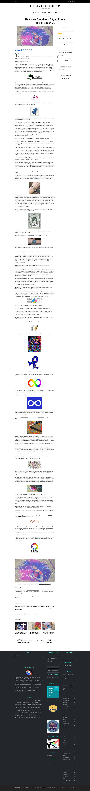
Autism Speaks (65, 704)
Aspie (19, 704)
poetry (37, 714)
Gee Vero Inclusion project (35, 265)
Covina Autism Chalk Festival (41, 556)
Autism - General (42, 16)
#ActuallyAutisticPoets (67, 676)
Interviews (64, 746)
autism (31, 704)
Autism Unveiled (20, 707)
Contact (16, 1)
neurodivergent (39, 712)
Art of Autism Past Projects (67, 685)
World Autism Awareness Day (31, 717)
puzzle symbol (50, 608)
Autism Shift (34, 705)
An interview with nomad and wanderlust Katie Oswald (43, 641)
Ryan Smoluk (24, 715)
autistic (28, 707)
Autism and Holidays (66, 698)
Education (64, 727)
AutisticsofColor (66, 708)
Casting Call (65, 719)
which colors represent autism (33, 590)
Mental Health (65, 751)
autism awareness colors (19, 605)
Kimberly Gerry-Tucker (25, 712)
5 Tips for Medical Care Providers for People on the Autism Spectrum (24, 641)
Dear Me (16, 710)
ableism (16, 700)
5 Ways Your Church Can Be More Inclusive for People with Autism (20, 633)
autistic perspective (26, 709)
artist (25, 702)
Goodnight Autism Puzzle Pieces (29, 308)
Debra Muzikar (48, 606)
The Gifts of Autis (24, 417)
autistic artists (18, 709)
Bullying (64, 715)
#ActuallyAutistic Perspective (68, 674)
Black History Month (66, 710)
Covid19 (64, 721)
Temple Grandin (65, 774)
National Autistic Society (37, 608)
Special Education (39, 715)
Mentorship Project (66, 753)
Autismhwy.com (41, 417)
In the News (65, 742)
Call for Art (65, 717)
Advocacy (64, 680)
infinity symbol (28, 608)
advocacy (18, 702)
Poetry (64, 761)
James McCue (17, 456)
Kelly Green (17, 477)
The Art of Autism (65, 78)
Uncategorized (65, 776)
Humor (64, 740)
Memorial (64, 748)
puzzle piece (44, 608)
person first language (27, 125)
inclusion (31, 710)
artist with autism (30, 702)
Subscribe (53, 667)
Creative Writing (66, 723)
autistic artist (36, 707)
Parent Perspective (66, 757)
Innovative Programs (66, 744)
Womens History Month (67, 780)
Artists (64, 693)
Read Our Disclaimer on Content (64, 38)
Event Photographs (66, 731)
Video (64, 778)
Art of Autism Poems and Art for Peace (68, 688)
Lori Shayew (17, 287)
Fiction (64, 736)
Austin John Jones (23, 704)
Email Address (60, 55)
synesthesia (21, 717)
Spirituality (65, 772)
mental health (33, 712)
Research (64, 765)
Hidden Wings (31, 321)
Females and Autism (66, 734)
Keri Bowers (39, 122)
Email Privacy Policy (61, 69)
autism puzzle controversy (45, 605)
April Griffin (17, 305)
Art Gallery (65, 682)
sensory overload (33, 715)
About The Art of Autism (67, 678)
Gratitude (64, 738)
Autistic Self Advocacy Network (38, 606)
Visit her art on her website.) (45, 584)
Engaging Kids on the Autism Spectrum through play (48, 633)
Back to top (72, 787)
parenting (32, 714)
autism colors (27, 605)
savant (28, 715)
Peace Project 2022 (66, 759)
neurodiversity (18, 714)
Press (64, 763)
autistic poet (33, 709)
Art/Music (64, 691)
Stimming (16, 717)
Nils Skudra (26, 714)
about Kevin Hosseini (21, 700)
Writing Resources (66, 782)
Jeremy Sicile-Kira (37, 710)
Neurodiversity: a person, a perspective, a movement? (34, 633)
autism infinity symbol (35, 605)
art (21, 702)
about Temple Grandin (30, 700)
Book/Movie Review (66, 712)
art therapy (35, 702)
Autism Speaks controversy (26, 606)
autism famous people (66, 700)
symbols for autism (18, 609)
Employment (65, 729)
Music (64, 755)
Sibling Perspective (66, 770)
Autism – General (66, 696)
